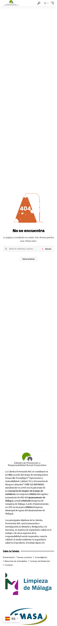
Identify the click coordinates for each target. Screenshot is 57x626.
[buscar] (39, 3)
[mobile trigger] (51, 3)
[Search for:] (24, 249)
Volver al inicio (28, 259)
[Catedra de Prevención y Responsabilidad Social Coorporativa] (11, 3)
